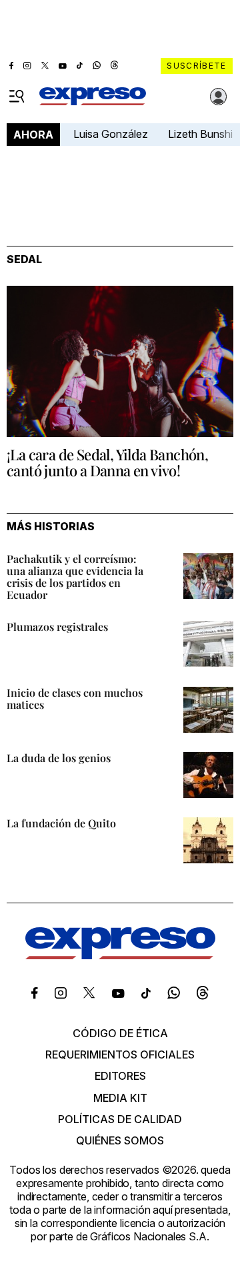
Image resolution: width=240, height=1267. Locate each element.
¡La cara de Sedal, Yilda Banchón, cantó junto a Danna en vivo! (107, 462)
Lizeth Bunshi (200, 134)
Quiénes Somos (120, 1140)
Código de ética (120, 1033)
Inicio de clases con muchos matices (75, 698)
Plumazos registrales (57, 627)
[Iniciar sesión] (219, 97)
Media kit (120, 1098)
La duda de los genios (59, 758)
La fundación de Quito (61, 823)
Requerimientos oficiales (120, 1054)
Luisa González (110, 134)
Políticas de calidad (120, 1119)
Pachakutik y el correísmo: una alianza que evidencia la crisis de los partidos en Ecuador (75, 577)
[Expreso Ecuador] (120, 955)
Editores (120, 1076)
